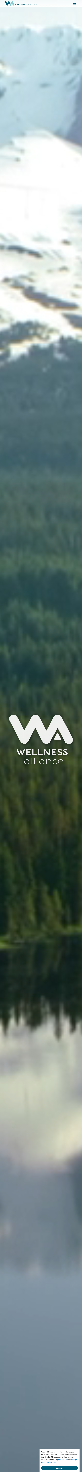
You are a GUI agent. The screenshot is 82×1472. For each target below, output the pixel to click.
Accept (59, 1468)
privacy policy (62, 1459)
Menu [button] (74, 3)
